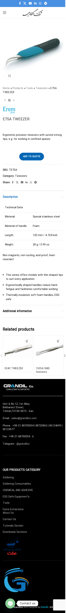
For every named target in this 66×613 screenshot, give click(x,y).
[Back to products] (9, 100)
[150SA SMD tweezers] (48, 350)
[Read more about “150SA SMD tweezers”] (58, 341)
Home (6, 88)
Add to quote (31, 156)
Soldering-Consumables (17, 484)
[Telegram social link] (45, 3)
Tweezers (42, 88)
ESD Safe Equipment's (16, 497)
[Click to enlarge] (10, 76)
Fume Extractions (13, 509)
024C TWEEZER (14, 368)
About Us (8, 513)
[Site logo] (33, 12)
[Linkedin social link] (35, 3)
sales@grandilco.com (24, 418)
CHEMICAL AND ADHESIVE (18, 490)
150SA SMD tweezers (43, 370)
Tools (29, 88)
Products (17, 88)
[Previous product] (5, 100)
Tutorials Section (13, 526)
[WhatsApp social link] (40, 3)
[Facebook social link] (20, 3)
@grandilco (23, 444)
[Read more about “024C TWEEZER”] (27, 341)
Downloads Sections (15, 532)
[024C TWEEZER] (17, 350)
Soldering (8, 478)
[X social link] (24, 3)
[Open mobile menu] (4, 12)
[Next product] (14, 100)
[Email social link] (30, 3)
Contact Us (9, 519)
